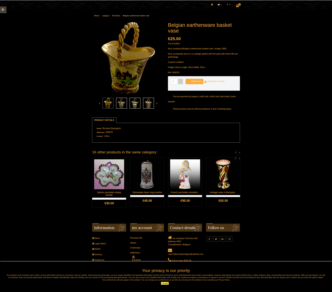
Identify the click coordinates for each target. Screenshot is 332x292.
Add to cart (194, 81)
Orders (133, 243)
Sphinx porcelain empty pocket (109, 193)
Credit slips (135, 248)
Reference (101, 132)
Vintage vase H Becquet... (223, 192)
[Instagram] (229, 239)
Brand (99, 128)
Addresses (135, 253)
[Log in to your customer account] (212, 4)
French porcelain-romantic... (185, 192)
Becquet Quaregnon (111, 128)
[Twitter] (216, 239)
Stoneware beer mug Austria (147, 192)
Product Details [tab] (104, 120)
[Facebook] (209, 239)
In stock (100, 136)
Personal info (136, 238)
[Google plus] (223, 239)
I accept (165, 283)
